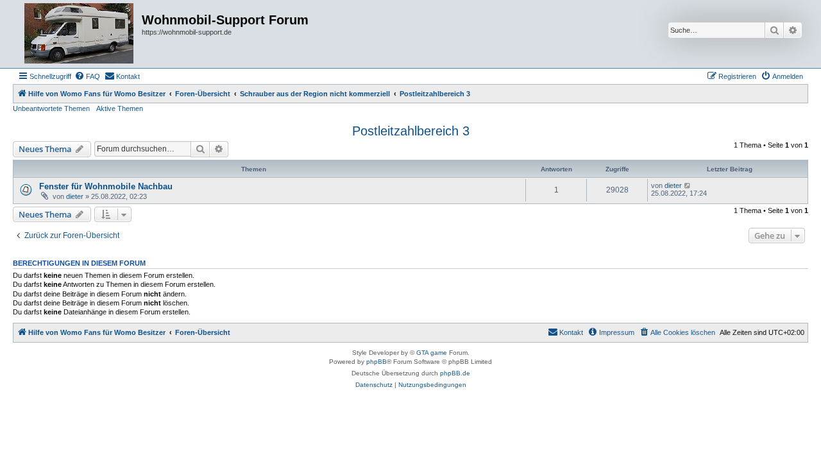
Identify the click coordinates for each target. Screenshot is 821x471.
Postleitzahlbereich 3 (411, 131)
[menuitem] (87, 76)
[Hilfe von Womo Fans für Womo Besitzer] (79, 34)
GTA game (431, 352)
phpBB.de (455, 373)
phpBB (376, 361)
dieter (74, 196)
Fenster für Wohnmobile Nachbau (106, 186)
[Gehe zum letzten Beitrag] (688, 185)
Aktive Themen (119, 108)
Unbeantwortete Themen (51, 108)
